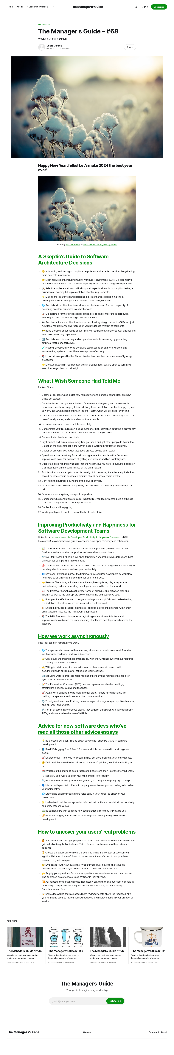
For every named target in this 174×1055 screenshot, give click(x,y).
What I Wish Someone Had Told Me (79, 381)
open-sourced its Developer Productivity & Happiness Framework (87, 537)
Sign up (87, 1032)
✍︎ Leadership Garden (37, 6)
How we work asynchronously (73, 636)
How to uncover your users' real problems (87, 832)
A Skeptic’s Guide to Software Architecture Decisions (73, 259)
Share (130, 47)
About (20, 6)
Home (10, 6)
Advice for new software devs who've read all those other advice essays (82, 729)
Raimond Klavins (73, 244)
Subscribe (159, 7)
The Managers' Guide (87, 7)
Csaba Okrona (54, 45)
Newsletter (44, 25)
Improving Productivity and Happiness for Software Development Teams (87, 528)
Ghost (164, 1032)
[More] (53, 7)
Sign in (145, 6)
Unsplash (87, 244)
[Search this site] (136, 7)
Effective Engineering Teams (104, 244)
